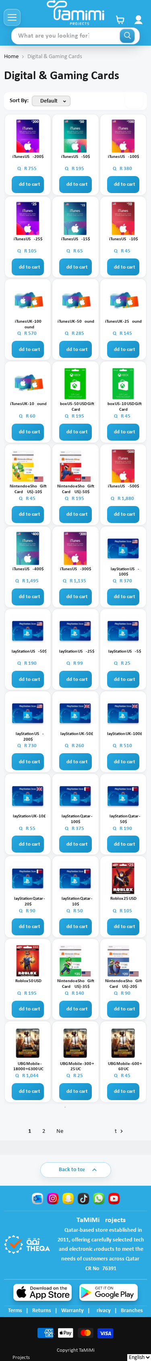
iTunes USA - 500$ (123, 486)
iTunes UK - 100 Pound (28, 324)
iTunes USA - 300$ (75, 569)
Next (87, 1131)
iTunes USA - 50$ (75, 157)
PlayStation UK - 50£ (75, 734)
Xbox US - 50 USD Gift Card (76, 407)
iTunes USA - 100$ (123, 157)
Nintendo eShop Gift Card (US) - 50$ (75, 489)
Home (11, 57)
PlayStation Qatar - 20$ (28, 902)
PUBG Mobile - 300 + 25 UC (76, 1067)
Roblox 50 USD (28, 981)
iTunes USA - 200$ (28, 157)
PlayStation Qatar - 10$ (75, 902)
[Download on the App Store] (42, 1292)
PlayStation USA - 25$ (76, 651)
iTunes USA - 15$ (75, 239)
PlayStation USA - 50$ (28, 651)
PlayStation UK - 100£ (124, 734)
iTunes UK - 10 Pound (28, 404)
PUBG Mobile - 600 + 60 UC (123, 1067)
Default (49, 101)
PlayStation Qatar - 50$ (123, 819)
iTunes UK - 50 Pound (76, 321)
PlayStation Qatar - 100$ (75, 819)
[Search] (127, 36)
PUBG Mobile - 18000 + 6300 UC (28, 1067)
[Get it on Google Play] (108, 1292)
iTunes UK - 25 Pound (123, 321)
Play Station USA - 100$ (123, 572)
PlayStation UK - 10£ (28, 816)
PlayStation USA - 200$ (28, 737)
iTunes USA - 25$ (28, 239)
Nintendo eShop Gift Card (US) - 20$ (123, 984)
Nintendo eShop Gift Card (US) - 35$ (75, 984)
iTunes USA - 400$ (28, 569)
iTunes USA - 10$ (123, 239)
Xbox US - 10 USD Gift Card (123, 407)
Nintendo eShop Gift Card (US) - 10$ (28, 489)
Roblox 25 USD (123, 899)
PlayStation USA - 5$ (123, 651)
